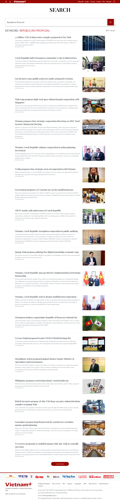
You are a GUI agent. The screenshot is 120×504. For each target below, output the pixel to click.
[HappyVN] (11, 477)
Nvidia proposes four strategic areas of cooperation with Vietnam (45, 169)
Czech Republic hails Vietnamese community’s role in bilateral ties (46, 57)
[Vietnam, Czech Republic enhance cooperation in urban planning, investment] (93, 153)
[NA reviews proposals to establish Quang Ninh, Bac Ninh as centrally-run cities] (93, 449)
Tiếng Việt (80, 1)
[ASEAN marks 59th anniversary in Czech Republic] (93, 216)
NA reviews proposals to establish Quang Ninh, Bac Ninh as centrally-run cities (47, 445)
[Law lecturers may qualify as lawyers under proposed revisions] (93, 84)
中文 (103, 1)
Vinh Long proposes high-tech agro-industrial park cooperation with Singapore (47, 101)
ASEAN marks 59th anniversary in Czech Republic (38, 210)
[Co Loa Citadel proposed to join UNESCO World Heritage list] (93, 344)
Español (99, 1)
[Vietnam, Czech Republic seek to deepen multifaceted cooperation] (93, 302)
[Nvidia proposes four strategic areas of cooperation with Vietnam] (93, 175)
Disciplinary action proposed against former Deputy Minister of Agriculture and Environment (44, 360)
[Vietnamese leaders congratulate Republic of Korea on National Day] (93, 323)
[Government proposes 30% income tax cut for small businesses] (93, 195)
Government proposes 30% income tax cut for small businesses (44, 189)
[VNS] (68, 477)
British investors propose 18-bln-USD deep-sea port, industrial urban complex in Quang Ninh (47, 403)
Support (69, 484)
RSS (64, 484)
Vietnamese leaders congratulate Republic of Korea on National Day (46, 317)
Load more (60, 464)
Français (92, 1)
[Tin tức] (39, 477)
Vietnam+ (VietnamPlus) (20, 1)
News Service (93, 484)
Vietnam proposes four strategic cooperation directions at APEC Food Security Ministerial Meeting (47, 123)
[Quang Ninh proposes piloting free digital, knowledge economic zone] (93, 258)
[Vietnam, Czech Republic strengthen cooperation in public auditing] (93, 237)
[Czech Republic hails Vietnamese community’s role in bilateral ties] (93, 63)
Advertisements (103, 484)
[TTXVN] (22, 477)
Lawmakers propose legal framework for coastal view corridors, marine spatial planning (44, 423)
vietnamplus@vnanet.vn (49, 495)
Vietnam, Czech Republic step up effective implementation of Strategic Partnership (48, 274)
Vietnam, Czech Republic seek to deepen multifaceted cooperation (45, 296)
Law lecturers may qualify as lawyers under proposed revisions (44, 78)
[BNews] (48, 477)
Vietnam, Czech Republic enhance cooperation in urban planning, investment (45, 149)
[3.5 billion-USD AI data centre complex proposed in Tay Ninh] (93, 43)
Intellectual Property (44, 484)
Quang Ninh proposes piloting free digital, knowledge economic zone (47, 252)
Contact (40, 486)
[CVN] (82, 477)
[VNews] (31, 477)
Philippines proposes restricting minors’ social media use (42, 380)
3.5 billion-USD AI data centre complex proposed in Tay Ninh (43, 37)
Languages (77, 484)
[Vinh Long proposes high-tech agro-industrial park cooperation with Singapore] (93, 105)
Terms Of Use (56, 484)
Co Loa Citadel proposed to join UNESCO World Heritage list (43, 338)
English (87, 1)
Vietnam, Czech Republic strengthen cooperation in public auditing (46, 231)
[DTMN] (95, 477)
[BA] (108, 477)
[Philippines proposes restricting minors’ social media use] (93, 386)
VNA (85, 484)
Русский (108, 1)
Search (60, 9)
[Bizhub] (56, 477)
